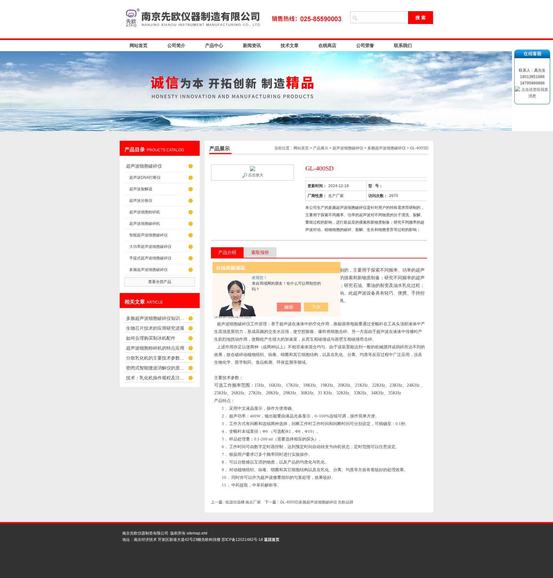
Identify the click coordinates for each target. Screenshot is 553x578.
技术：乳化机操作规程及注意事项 (156, 377)
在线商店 (327, 45)
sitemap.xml (197, 533)
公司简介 (176, 45)
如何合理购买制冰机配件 (150, 338)
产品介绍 (227, 252)
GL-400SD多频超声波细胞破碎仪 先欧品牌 (316, 502)
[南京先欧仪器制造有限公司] (232, 19)
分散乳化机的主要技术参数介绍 (156, 357)
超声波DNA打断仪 (145, 177)
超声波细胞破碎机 (144, 223)
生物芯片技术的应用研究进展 (155, 328)
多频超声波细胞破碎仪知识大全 (156, 318)
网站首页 (139, 45)
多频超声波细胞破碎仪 (148, 269)
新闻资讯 (252, 45)
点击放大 (255, 175)
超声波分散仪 (140, 200)
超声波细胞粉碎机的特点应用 (155, 348)
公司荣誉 (365, 45)
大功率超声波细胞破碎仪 (150, 246)
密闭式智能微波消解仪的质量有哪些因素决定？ (156, 367)
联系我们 (403, 45)
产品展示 (320, 148)
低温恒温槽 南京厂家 (243, 502)
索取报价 (260, 252)
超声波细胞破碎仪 (144, 166)
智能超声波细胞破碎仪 (148, 235)
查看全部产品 (159, 282)
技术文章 (290, 45)
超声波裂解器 (140, 189)
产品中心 (214, 45)
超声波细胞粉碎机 (144, 212)
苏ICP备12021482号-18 (242, 539)
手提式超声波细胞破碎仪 (150, 258)
